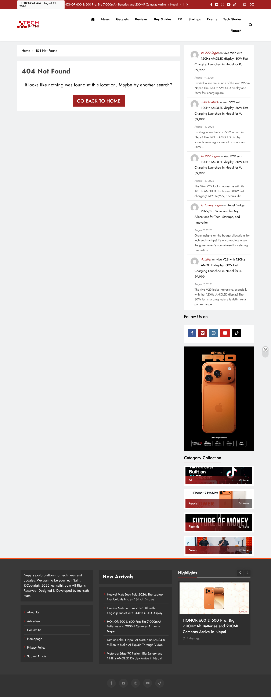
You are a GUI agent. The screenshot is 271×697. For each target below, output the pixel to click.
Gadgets (122, 19)
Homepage (34, 638)
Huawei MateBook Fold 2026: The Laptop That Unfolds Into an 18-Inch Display (135, 596)
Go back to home (98, 100)
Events (212, 19)
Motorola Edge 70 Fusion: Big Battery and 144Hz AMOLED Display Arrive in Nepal (135, 655)
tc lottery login (211, 205)
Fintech (236, 30)
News (105, 19)
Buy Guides (162, 19)
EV (180, 19)
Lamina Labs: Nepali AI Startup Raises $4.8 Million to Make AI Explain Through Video (136, 642)
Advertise (33, 621)
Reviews (141, 19)
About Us (33, 612)
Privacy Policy (36, 647)
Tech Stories (232, 19)
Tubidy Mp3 (209, 102)
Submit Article (36, 656)
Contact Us (34, 630)
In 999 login (209, 52)
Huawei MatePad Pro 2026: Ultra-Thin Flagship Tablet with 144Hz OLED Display (134, 610)
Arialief (206, 259)
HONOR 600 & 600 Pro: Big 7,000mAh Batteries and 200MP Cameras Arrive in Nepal (121, 4)
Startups (194, 19)
